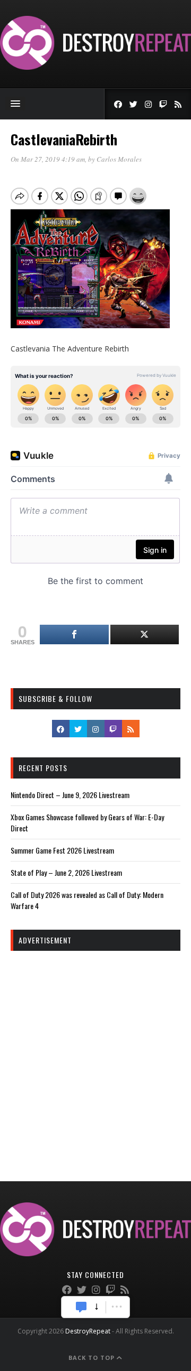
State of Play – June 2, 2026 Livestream (66, 872)
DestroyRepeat (87, 1331)
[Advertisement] (95, 1056)
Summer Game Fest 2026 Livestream (62, 850)
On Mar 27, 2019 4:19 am (48, 159)
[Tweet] (144, 634)
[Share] (74, 634)
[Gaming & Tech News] (95, 67)
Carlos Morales (119, 159)
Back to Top (92, 1357)
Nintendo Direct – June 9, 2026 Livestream (70, 794)
